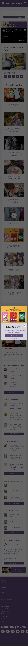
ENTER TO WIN (14, 335)
